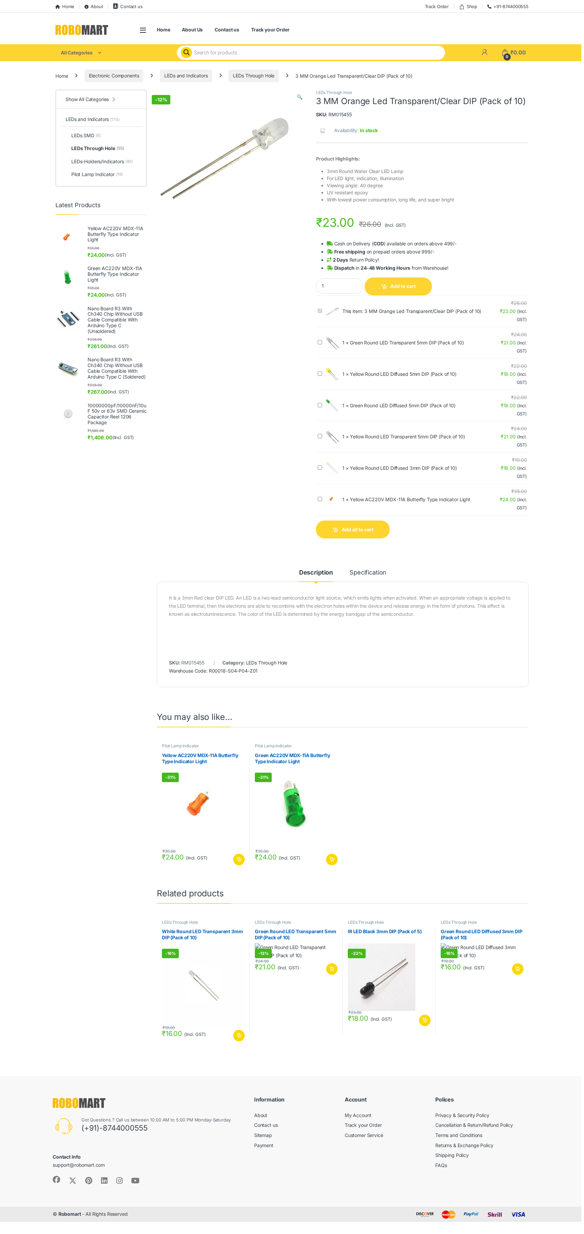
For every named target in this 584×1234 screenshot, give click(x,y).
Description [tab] (316, 573)
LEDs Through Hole (253, 75)
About (97, 6)
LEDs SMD (85, 135)
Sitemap (263, 1135)
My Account (358, 1115)
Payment (263, 1145)
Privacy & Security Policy (462, 1115)
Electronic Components (114, 75)
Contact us (131, 6)
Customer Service (364, 1135)
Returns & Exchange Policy (464, 1145)
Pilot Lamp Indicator (180, 745)
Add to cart (403, 286)
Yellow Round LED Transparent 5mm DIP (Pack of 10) (407, 436)
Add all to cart (357, 529)
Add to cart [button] (239, 859)
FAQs (441, 1165)
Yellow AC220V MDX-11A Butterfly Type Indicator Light (410, 499)
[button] (299, 97)
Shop (472, 6)
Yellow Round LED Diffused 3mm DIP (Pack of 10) (403, 468)
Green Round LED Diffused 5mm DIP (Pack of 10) (403, 405)
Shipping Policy (452, 1155)
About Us (192, 29)
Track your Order (270, 29)
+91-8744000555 (511, 6)
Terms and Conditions (458, 1135)
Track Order (437, 6)
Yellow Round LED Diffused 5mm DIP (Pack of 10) (403, 374)
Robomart (69, 1214)
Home (68, 6)
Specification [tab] (367, 573)
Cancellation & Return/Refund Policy (474, 1125)
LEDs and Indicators (186, 75)
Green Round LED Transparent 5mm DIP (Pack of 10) (407, 342)
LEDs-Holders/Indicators (102, 161)
